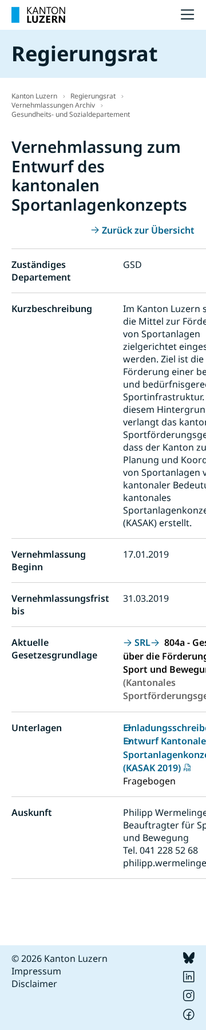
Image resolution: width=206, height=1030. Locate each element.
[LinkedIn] (189, 979)
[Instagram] (189, 998)
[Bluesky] (189, 960)
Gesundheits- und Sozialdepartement (70, 114)
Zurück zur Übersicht (148, 230)
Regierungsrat (93, 96)
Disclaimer (34, 983)
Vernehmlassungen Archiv (53, 105)
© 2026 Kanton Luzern (59, 958)
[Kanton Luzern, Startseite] (38, 15)
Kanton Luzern (34, 96)
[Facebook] (189, 1017)
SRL (142, 642)
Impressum (36, 971)
